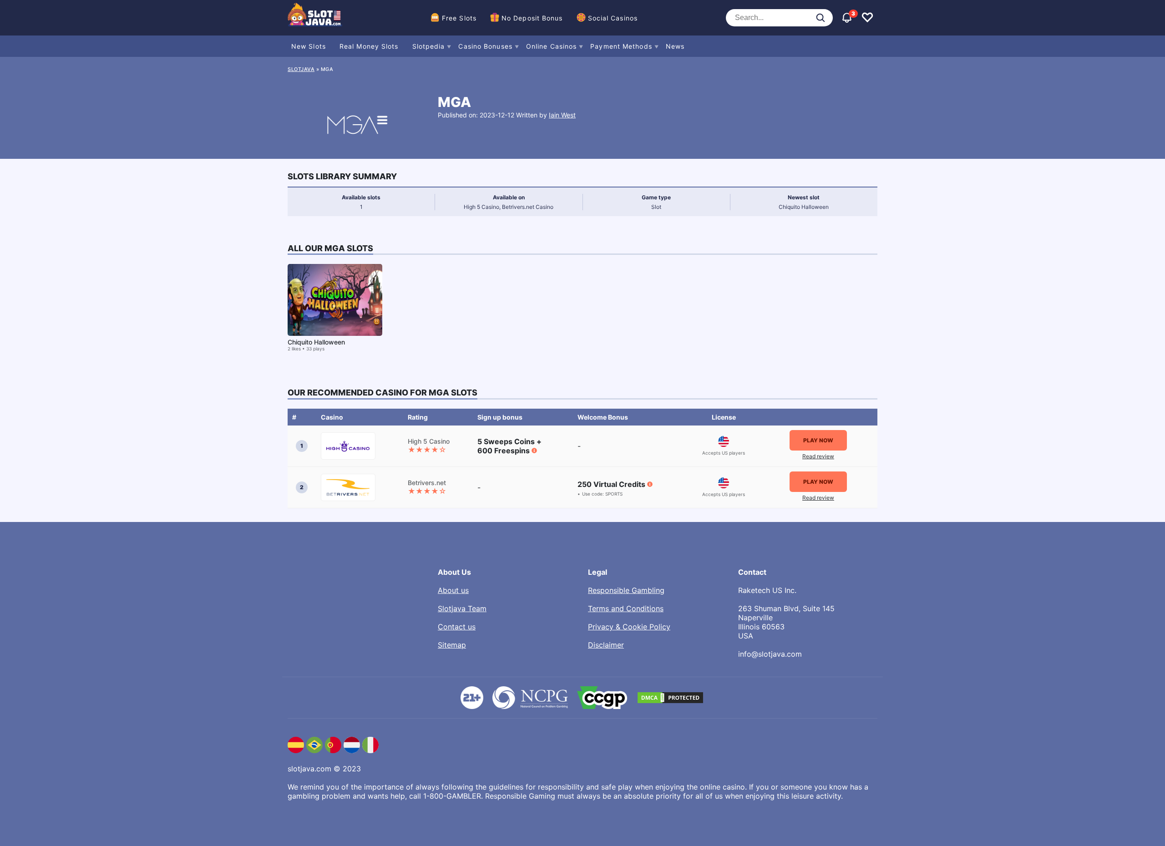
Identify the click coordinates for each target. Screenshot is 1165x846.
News (675, 46)
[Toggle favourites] (867, 18)
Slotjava (301, 69)
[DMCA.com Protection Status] (670, 697)
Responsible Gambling (626, 590)
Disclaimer (606, 644)
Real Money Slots (369, 46)
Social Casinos (613, 18)
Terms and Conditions (626, 608)
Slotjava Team (462, 608)
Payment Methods (621, 46)
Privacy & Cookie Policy (629, 626)
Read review (818, 456)
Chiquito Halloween (316, 342)
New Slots (308, 46)
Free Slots (459, 18)
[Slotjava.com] (315, 17)
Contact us (457, 626)
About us (453, 590)
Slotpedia (428, 46)
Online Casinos (551, 46)
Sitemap (452, 644)
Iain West (562, 115)
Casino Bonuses (485, 46)
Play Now (818, 440)
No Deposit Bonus (532, 18)
